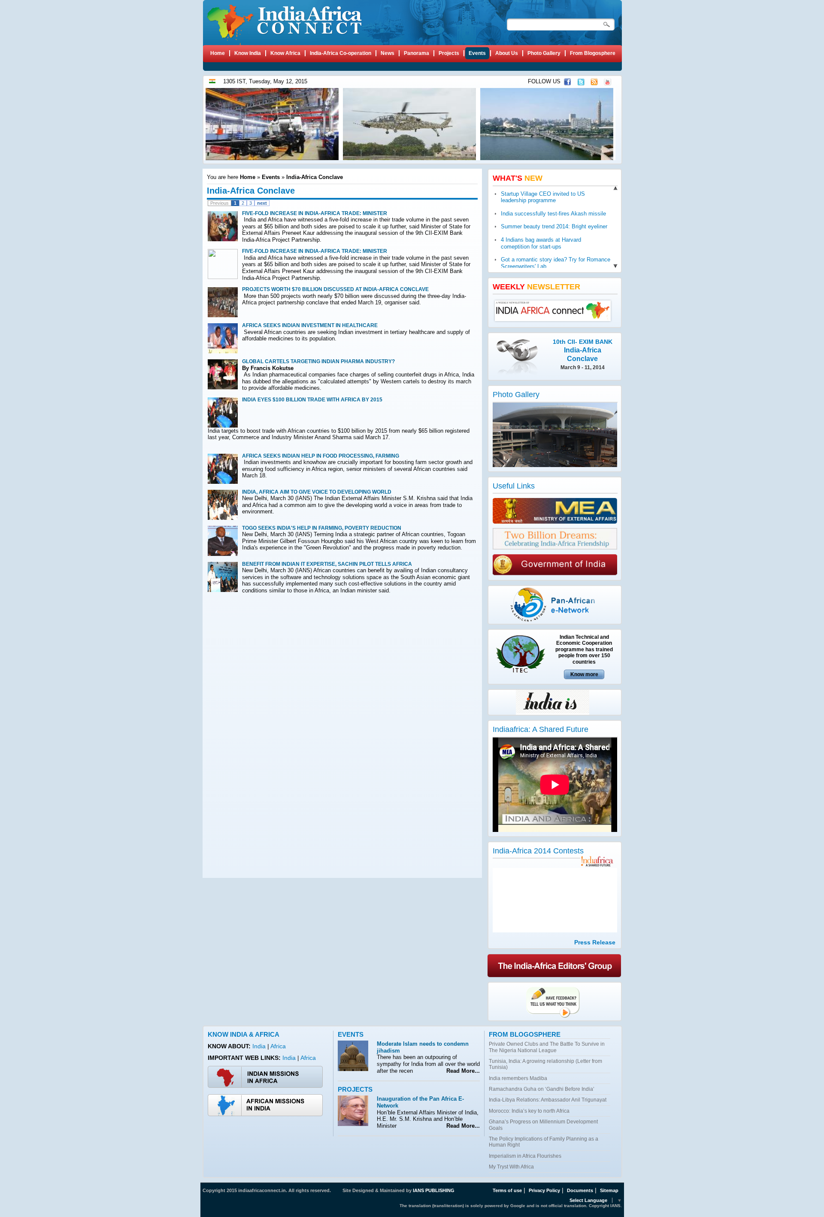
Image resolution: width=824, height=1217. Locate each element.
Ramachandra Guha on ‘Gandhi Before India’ (541, 1089)
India (259, 1046)
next (262, 203)
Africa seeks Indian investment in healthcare (310, 325)
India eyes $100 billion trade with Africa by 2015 (312, 400)
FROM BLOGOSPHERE (524, 1034)
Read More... (461, 1071)
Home (247, 177)
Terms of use (507, 1190)
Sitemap (609, 1190)
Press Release (594, 942)
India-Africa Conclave (314, 177)
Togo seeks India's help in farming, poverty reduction (321, 528)
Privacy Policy (544, 1190)
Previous (219, 203)
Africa (278, 1046)
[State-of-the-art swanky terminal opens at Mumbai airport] (557, 465)
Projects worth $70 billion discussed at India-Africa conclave (335, 289)
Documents (580, 1190)
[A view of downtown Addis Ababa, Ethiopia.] (548, 158)
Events (271, 177)
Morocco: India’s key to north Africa (529, 1111)
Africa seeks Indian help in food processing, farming (320, 456)
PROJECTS (355, 1089)
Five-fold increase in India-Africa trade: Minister (314, 213)
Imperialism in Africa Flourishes (525, 1156)
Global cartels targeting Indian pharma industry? (318, 361)
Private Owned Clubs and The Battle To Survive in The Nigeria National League (547, 1047)
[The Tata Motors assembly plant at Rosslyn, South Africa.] (273, 158)
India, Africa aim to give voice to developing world (316, 492)
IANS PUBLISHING (433, 1190)
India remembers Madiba (518, 1078)
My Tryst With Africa (511, 1167)
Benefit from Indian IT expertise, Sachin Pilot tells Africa (327, 564)
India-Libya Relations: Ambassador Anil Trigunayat (547, 1100)
